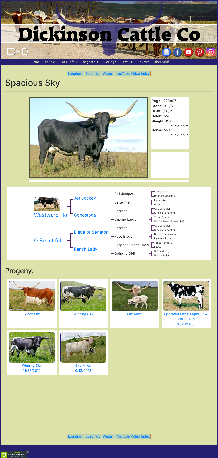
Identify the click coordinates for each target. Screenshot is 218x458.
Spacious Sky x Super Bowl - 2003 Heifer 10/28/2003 (186, 319)
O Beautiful (47, 240)
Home (35, 62)
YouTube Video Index (133, 73)
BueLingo (109, 62)
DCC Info (68, 62)
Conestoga (85, 215)
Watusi (128, 62)
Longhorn (88, 62)
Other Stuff (161, 62)
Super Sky (32, 314)
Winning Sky (83, 314)
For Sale (49, 62)
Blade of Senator (91, 232)
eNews (144, 62)
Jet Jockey (85, 198)
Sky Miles (134, 314)
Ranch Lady (85, 249)
